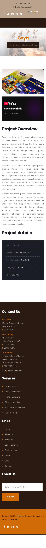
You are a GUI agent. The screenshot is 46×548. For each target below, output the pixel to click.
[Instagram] (12, 14)
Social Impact (11, 450)
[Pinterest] (17, 14)
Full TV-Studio (11, 413)
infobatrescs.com (12, 370)
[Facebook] (4, 14)
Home (11, 45)
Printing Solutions (12, 397)
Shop (7, 461)
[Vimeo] (21, 14)
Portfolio (26, 45)
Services (9, 439)
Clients (18, 45)
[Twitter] (8, 14)
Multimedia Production (15, 407)
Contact (8, 466)
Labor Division (11, 445)
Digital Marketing (12, 402)
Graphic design (11, 386)
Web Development (13, 391)
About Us (9, 434)
